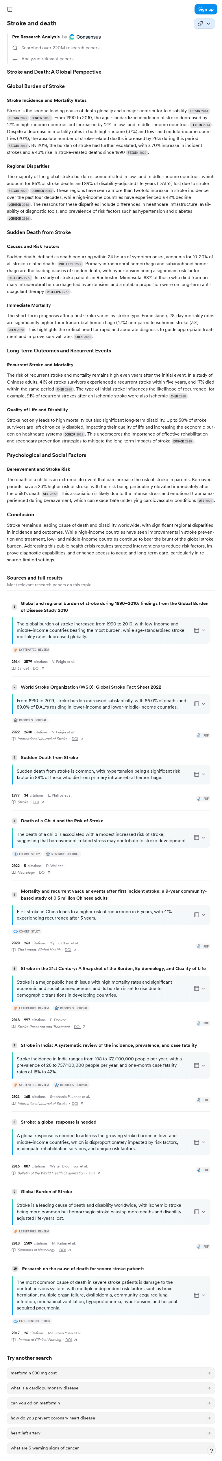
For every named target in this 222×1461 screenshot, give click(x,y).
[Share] (204, 23)
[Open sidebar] (10, 9)
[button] (206, 9)
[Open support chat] (211, 1450)
